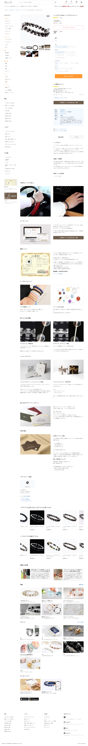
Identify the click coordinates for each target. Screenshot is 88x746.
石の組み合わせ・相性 (9, 168)
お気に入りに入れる (69, 27)
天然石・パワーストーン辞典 (10, 165)
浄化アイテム (8, 79)
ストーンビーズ (8, 39)
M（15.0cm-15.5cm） (71, 52)
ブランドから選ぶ (8, 108)
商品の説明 (60, 137)
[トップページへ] (8, 3)
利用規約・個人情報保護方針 (7, 743)
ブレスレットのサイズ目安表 (61, 130)
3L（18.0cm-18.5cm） (60, 57)
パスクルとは (8, 157)
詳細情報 (76, 137)
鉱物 (6, 63)
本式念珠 (7, 55)
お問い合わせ (8, 146)
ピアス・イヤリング (9, 26)
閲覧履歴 (7, 159)
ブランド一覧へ (80, 622)
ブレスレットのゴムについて (61, 129)
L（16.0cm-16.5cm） (60, 54)
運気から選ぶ (8, 118)
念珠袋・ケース (8, 57)
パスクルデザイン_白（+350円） (66, 68)
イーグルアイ (56, 176)
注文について (8, 136)
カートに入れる (69, 76)
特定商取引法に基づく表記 (17, 743)
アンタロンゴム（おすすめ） (61, 46)
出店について (8, 171)
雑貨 (6, 81)
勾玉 (6, 47)
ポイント (7, 71)
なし (57, 63)
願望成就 (28, 496)
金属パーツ (7, 87)
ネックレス (7, 23)
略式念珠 (7, 52)
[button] (22, 29)
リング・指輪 (8, 28)
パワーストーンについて (10, 131)
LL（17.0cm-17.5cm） (71, 54)
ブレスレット (8, 20)
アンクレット (8, 31)
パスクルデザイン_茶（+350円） (62, 71)
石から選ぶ (7, 110)
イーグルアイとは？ (24, 498)
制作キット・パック (9, 92)
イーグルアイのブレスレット (26, 500)
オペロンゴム (72, 46)
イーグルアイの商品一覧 (25, 499)
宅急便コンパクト (64, 111)
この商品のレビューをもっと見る (60, 97)
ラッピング (62, 113)
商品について (8, 133)
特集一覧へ (81, 584)
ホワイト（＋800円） (64, 63)
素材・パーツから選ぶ (9, 105)
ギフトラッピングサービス (10, 144)
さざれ (6, 76)
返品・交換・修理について (10, 139)
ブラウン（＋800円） (75, 63)
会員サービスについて (9, 141)
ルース (6, 44)
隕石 (6, 68)
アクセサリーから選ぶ (9, 102)
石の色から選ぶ (8, 113)
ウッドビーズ (8, 42)
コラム (6, 162)
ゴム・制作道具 (8, 90)
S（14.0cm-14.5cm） (60, 52)
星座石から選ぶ (8, 121)
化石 (6, 66)
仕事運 (24, 496)
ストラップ (7, 33)
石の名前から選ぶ (8, 723)
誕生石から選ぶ (8, 115)
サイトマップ (8, 173)
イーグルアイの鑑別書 (57, 273)
